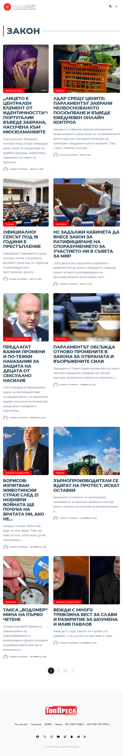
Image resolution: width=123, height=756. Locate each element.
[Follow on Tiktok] (65, 736)
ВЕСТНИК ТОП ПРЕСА (98, 724)
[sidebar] (116, 6)
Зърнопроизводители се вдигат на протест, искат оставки (86, 485)
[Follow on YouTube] (59, 736)
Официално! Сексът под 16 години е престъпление (22, 239)
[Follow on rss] (85, 736)
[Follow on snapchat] (72, 736)
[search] (110, 6)
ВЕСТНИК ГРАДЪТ (74, 724)
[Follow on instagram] (52, 736)
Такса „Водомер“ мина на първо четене (25, 614)
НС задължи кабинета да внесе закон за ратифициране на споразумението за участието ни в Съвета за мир (86, 244)
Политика (61, 224)
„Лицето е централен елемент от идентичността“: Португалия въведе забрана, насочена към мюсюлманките (25, 115)
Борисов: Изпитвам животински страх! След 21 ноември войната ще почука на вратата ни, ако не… (23, 500)
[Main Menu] (7, 7)
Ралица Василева (68, 155)
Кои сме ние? (21, 724)
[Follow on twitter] (45, 736)
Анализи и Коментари (17, 339)
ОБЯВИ (48, 724)
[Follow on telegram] (79, 736)
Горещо (9, 224)
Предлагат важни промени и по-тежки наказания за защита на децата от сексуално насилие (24, 363)
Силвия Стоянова (18, 169)
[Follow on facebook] (38, 736)
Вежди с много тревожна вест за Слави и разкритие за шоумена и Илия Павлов (85, 617)
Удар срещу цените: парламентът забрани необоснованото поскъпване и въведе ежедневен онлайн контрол (82, 110)
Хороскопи (36, 724)
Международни (13, 91)
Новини (60, 91)
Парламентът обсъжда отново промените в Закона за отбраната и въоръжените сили (84, 354)
